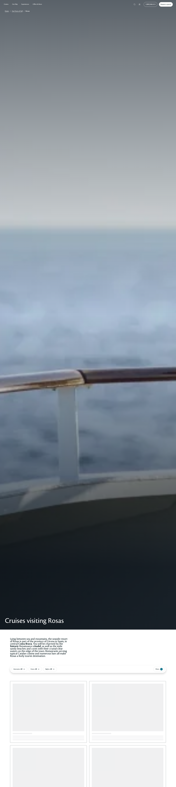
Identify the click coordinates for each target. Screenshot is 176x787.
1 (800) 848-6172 (150, 4)
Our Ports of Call (17, 11)
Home (7, 11)
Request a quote (166, 4)
